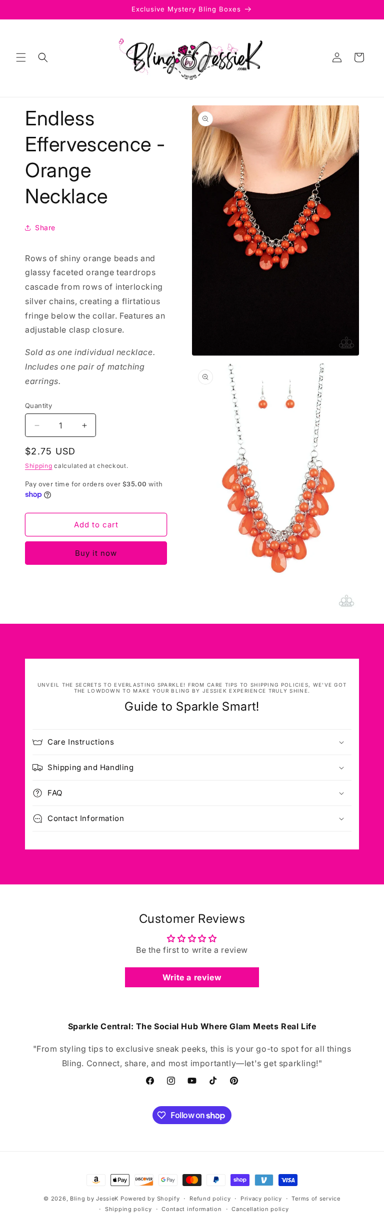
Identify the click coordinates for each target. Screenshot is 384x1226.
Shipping (38, 465)
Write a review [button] (192, 977)
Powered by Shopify (150, 1198)
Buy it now (96, 553)
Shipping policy (128, 1209)
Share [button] (45, 227)
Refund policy (210, 1198)
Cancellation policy (260, 1209)
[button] (21, 57)
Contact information (192, 1209)
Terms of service (316, 1198)
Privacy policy (261, 1198)
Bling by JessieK (94, 1198)
